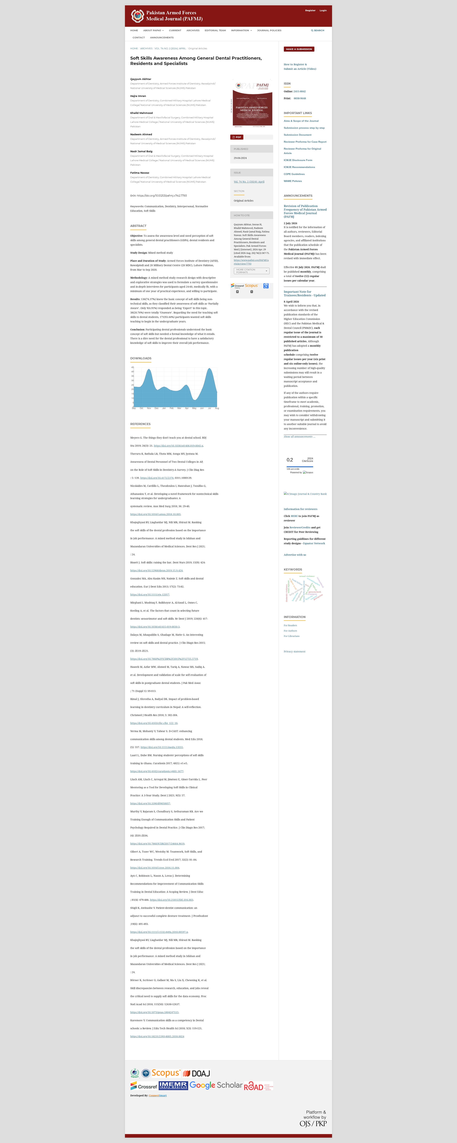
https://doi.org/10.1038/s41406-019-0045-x (178, 445)
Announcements (162, 37)
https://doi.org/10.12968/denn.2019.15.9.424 (156, 570)
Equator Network (314, 543)
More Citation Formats (245, 271)
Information (240, 30)
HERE (294, 516)
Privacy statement (294, 651)
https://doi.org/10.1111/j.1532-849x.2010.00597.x (159, 932)
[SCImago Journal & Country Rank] (305, 494)
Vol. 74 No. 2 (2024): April (170, 48)
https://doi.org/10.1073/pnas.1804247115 (154, 1012)
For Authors (290, 630)
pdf (238, 137)
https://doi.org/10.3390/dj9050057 (150, 803)
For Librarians (292, 636)
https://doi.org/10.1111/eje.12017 (149, 594)
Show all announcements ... (299, 436)
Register (310, 10)
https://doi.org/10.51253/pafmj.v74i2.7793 (162, 195)
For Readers (290, 625)
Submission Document (298, 134)
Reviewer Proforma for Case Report (305, 141)
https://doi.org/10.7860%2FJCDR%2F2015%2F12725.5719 (164, 658)
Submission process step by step (304, 127)
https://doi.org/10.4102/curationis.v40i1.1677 (156, 771)
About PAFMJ (152, 30)
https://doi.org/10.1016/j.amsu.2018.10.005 (155, 514)
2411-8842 (300, 91)
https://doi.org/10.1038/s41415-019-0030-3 (155, 626)
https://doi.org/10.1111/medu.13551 (162, 747)
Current (175, 30)
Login (323, 10)
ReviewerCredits (300, 527)
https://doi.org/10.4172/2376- (157, 477)
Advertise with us (295, 554)
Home (134, 30)
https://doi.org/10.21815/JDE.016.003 (171, 899)
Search (318, 30)
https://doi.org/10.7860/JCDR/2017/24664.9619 (157, 843)
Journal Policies (269, 30)
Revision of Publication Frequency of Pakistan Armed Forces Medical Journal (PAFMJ (305, 211)
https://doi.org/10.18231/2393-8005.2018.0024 (157, 1036)
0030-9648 (300, 98)
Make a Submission (299, 49)
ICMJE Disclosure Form (298, 160)
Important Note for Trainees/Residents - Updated (305, 293)
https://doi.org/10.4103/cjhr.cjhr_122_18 (153, 723)
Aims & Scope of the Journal (301, 120)
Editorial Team (215, 30)
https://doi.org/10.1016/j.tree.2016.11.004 (154, 867)
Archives (193, 30)
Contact (139, 37)
